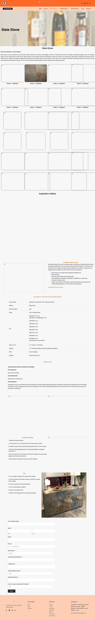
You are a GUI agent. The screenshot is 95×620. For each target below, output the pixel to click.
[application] (57, 9)
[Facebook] (85, 3)
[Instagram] (82, 3)
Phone (10, 543)
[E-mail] (87, 3)
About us (46, 8)
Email (9, 537)
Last (33, 533)
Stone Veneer (52, 615)
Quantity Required (13, 577)
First (9, 533)
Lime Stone (51, 613)
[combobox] (9, 546)
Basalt (50, 612)
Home (40, 8)
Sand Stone (51, 608)
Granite (51, 606)
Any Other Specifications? (15, 557)
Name (10, 528)
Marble (50, 604)
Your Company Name (13, 521)
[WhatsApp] (90, 3)
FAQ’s (29, 606)
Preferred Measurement (14, 570)
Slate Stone (51, 610)
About (29, 604)
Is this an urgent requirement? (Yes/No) (18, 584)
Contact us (88, 8)
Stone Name (11, 550)
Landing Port (11, 564)
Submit (12, 591)
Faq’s (83, 8)
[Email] (12, 610)
